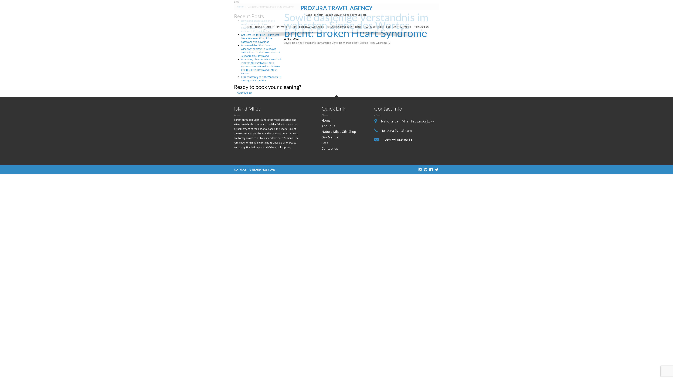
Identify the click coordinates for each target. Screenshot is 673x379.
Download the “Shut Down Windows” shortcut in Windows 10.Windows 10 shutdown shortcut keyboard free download (260, 51)
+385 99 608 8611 (397, 140)
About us (328, 126)
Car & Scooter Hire (377, 26)
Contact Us (244, 93)
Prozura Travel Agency (336, 10)
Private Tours (286, 26)
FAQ (325, 143)
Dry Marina (330, 137)
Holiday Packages (311, 26)
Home (248, 26)
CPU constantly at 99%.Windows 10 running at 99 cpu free (261, 78)
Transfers (421, 26)
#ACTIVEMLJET (402, 26)
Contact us (330, 148)
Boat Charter (264, 26)
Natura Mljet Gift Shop (339, 131)
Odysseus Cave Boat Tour (344, 26)
